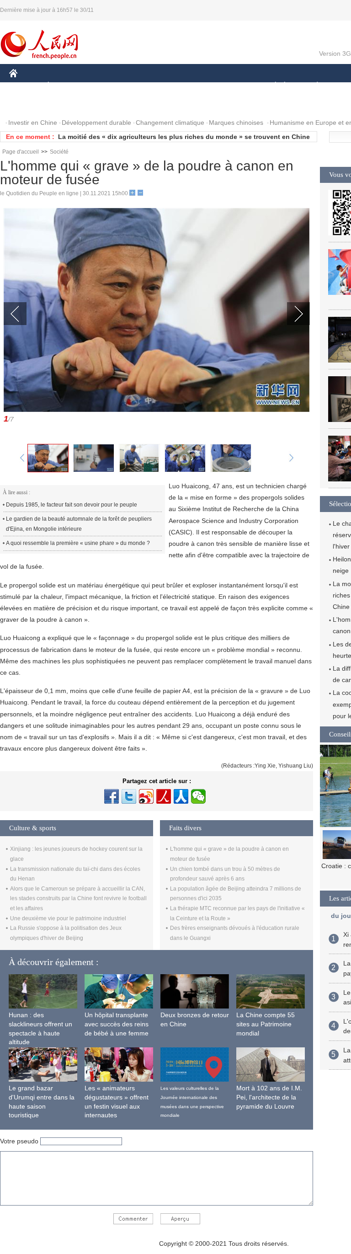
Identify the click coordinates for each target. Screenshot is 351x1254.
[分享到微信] (198, 796)
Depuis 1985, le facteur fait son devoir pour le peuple (71, 505)
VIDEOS (105, 104)
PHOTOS (68, 104)
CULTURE (230, 86)
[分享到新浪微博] (146, 796)
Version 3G (335, 53)
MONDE (108, 86)
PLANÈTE (312, 86)
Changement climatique (170, 122)
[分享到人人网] (181, 796)
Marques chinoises (236, 122)
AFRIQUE (147, 86)
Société (59, 152)
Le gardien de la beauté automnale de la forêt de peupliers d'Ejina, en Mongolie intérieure (79, 524)
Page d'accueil (20, 152)
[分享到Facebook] (111, 796)
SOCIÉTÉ (271, 86)
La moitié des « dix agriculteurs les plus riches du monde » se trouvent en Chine (184, 136)
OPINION (29, 104)
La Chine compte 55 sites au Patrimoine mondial (265, 1023)
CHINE (25, 86)
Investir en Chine (32, 122)
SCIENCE (187, 86)
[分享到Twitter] (129, 796)
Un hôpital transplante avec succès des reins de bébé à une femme (117, 1023)
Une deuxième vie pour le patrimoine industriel (68, 918)
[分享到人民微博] (163, 796)
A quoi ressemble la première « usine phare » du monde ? (78, 543)
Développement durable (96, 122)
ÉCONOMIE (65, 86)
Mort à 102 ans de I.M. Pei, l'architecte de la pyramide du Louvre (269, 1097)
